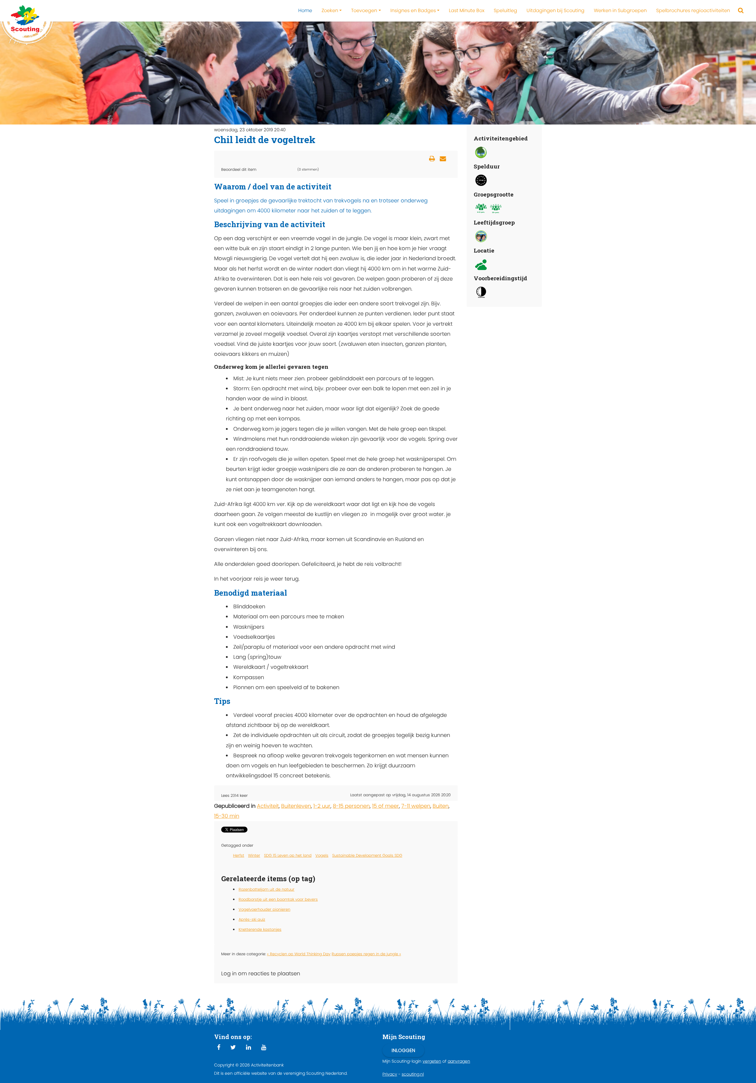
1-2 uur (321, 806)
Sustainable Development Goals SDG (367, 855)
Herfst (238, 855)
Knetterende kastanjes (260, 929)
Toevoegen (364, 10)
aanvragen (459, 1061)
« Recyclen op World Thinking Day (298, 954)
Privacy (389, 1074)
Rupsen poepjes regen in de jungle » (366, 954)
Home (305, 10)
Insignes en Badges (413, 10)
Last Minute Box (466, 10)
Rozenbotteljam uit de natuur (266, 889)
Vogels (321, 855)
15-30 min (226, 816)
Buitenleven (296, 806)
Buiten (441, 806)
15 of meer (385, 806)
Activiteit (268, 806)
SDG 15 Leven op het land (288, 855)
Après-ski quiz (252, 919)
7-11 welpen (415, 806)
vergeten (432, 1061)
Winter (254, 855)
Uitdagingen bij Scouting (555, 10)
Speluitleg (505, 10)
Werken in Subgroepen (620, 10)
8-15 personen (351, 806)
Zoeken (330, 10)
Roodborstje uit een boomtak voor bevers (278, 899)
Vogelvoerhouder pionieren (264, 909)
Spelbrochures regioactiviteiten (693, 10)
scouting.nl (413, 1074)
